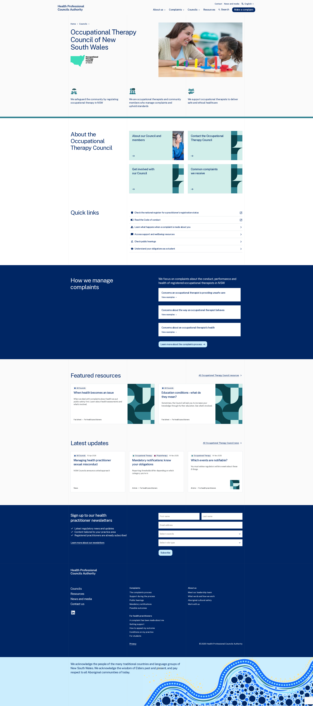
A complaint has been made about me (146, 620)
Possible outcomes (138, 608)
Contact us (77, 604)
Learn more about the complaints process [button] (181, 344)
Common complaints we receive (204, 171)
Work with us (194, 604)
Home (73, 24)
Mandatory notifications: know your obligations (151, 462)
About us (158, 9)
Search (225, 9)
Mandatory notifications (140, 604)
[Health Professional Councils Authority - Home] (71, 8)
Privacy (132, 644)
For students (135, 636)
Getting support (136, 624)
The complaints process (140, 592)
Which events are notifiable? (209, 460)
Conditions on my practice (141, 632)
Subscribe (165, 552)
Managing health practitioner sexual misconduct (92, 462)
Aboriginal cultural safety (200, 600)
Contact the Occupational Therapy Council (207, 138)
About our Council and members (146, 138)
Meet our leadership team (200, 592)
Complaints (175, 9)
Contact (218, 4)
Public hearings (136, 600)
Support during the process (142, 596)
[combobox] (249, 4)
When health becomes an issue (94, 392)
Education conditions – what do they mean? (181, 394)
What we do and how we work (201, 596)
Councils (192, 9)
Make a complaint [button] (243, 9)
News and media (231, 4)
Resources (209, 9)
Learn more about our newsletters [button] (87, 542)
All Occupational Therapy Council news (221, 443)
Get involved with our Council (143, 171)
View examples (168, 297)
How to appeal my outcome (142, 628)
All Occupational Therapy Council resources (219, 375)
